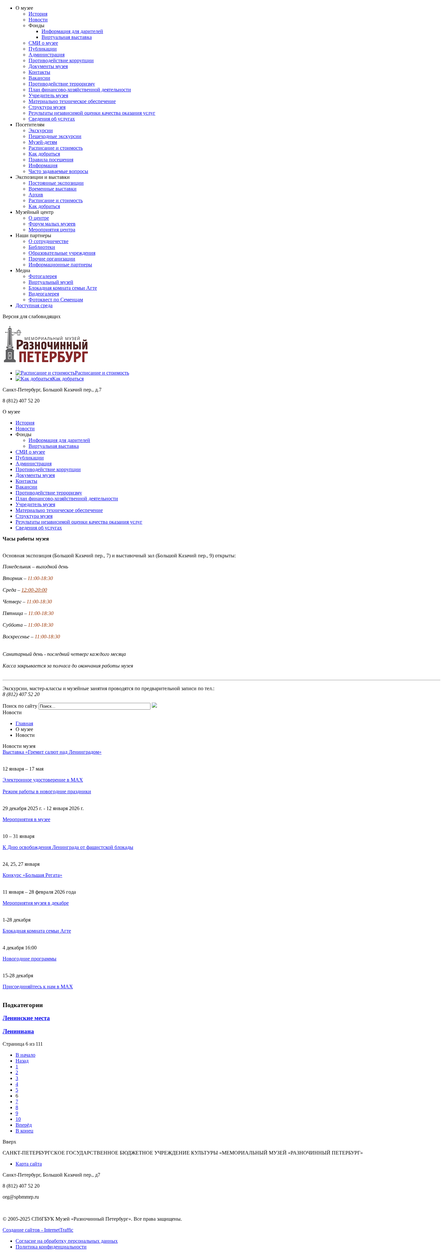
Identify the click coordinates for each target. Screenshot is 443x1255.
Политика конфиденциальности (51, 1246)
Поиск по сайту (20, 706)
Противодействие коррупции (61, 60)
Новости (38, 19)
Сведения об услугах (52, 119)
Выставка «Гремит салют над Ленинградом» (52, 752)
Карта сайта (29, 1164)
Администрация (47, 54)
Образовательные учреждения (62, 253)
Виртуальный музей (51, 282)
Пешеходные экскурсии (55, 136)
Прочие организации (52, 258)
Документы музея (48, 66)
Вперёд (24, 1125)
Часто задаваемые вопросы (58, 171)
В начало (25, 1055)
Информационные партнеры (60, 264)
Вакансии (39, 78)
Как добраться (44, 154)
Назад (22, 1060)
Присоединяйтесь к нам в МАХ (38, 986)
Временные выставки (53, 189)
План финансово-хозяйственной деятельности (80, 89)
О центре (39, 218)
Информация (43, 165)
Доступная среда (34, 305)
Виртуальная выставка (67, 37)
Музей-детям (43, 142)
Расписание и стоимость (56, 148)
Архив (36, 194)
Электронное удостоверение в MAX (43, 780)
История (38, 14)
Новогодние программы (29, 958)
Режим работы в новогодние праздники (47, 791)
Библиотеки (42, 247)
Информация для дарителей (72, 31)
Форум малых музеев (52, 224)
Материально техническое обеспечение (72, 101)
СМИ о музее (43, 43)
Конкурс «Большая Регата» (32, 875)
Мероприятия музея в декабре (36, 903)
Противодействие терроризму (62, 84)
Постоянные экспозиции (56, 183)
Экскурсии (41, 130)
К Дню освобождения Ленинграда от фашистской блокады (68, 847)
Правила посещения (51, 159)
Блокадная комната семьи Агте (63, 288)
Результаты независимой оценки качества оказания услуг (92, 113)
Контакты (39, 72)
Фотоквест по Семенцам (56, 299)
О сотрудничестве (48, 241)
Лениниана (18, 1031)
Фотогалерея (43, 276)
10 (18, 1119)
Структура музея (47, 107)
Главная (24, 723)
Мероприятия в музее (26, 819)
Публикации (43, 49)
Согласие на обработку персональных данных (67, 1241)
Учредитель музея (48, 95)
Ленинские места (26, 1018)
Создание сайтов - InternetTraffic (38, 1230)
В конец (24, 1130)
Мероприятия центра (52, 229)
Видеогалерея (44, 293)
